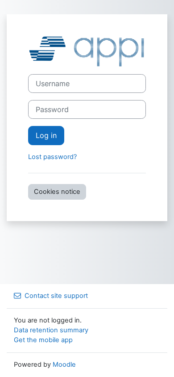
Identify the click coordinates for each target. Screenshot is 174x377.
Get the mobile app (43, 340)
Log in (46, 135)
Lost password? (52, 157)
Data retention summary (51, 330)
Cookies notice (57, 192)
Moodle (64, 364)
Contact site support (56, 296)
